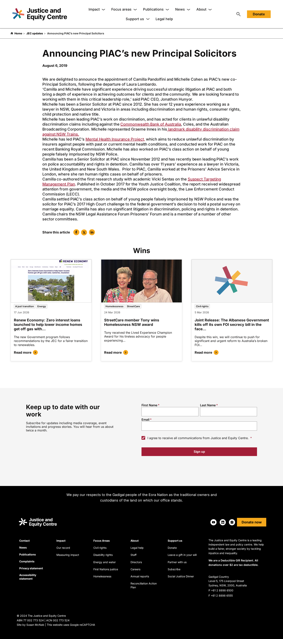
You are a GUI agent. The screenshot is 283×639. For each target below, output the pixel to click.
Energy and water (104, 562)
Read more (22, 352)
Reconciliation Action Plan (144, 585)
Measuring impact (67, 554)
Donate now (252, 522)
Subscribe (174, 569)
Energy (41, 306)
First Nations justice (105, 569)
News (180, 9)
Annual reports (140, 576)
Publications (153, 9)
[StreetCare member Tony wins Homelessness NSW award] (141, 281)
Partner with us (177, 562)
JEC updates (34, 33)
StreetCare (133, 306)
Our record (63, 547)
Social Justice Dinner (181, 576)
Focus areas (121, 9)
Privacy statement (31, 568)
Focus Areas (101, 540)
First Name (149, 405)
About (201, 9)
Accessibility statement (27, 576)
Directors (136, 562)
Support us (135, 19)
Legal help (164, 19)
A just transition (24, 306)
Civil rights (202, 306)
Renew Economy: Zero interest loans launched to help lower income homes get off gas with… (48, 324)
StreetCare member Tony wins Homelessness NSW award (131, 322)
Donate (259, 14)
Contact (24, 540)
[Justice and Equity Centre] (39, 14)
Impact (94, 9)
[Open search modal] (238, 14)
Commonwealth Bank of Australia (150, 124)
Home (18, 33)
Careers (135, 569)
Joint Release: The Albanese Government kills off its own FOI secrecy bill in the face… (232, 324)
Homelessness (114, 306)
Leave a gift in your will (182, 554)
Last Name (208, 405)
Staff (133, 554)
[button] (76, 232)
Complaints (26, 561)
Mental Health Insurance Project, (115, 139)
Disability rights (103, 554)
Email (145, 419)
